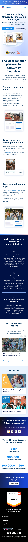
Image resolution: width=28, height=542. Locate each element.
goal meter (9, 152)
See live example (20, 28)
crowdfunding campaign (14, 190)
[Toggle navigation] (25, 7)
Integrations (5, 524)
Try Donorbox (14, 483)
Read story (6, 361)
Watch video (21, 361)
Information (5, 516)
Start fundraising (7, 28)
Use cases (5, 520)
